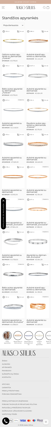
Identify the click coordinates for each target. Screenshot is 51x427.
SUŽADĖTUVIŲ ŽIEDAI (10, 374)
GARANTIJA (6, 387)
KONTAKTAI (6, 377)
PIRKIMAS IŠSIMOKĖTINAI (12, 394)
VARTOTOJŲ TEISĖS (9, 414)
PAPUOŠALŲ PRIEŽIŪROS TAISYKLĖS (16, 408)
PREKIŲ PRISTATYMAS (10, 391)
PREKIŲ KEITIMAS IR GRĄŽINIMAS (15, 401)
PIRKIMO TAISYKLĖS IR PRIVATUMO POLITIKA (19, 404)
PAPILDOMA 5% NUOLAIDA (3, 215)
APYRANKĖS (7, 367)
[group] (7, 337)
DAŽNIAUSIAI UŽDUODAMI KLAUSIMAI (17, 411)
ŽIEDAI (4, 361)
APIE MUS (6, 384)
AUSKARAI (6, 364)
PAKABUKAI (6, 371)
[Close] (3, 201)
